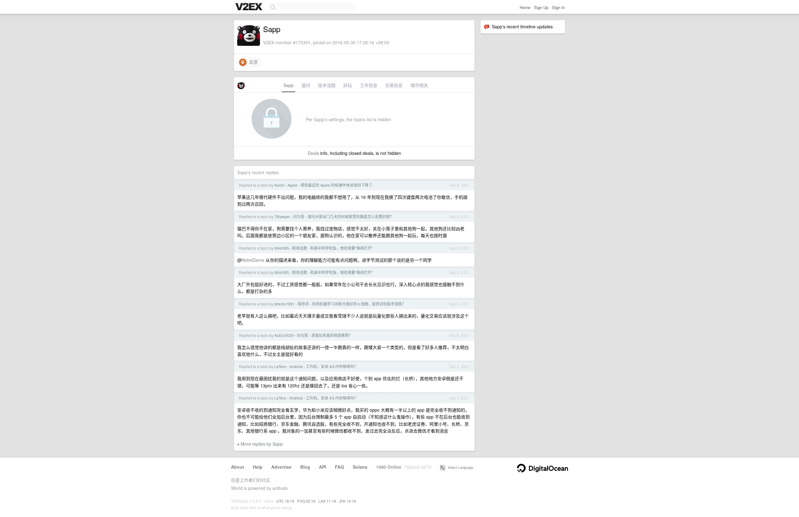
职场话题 (299, 248)
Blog (305, 467)
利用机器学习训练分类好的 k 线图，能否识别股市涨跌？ (359, 303)
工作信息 (368, 85)
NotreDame (253, 260)
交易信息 (394, 85)
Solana (360, 467)
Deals (313, 153)
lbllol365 (281, 248)
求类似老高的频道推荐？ (331, 335)
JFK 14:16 (347, 501)
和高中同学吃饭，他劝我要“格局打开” (341, 248)
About (237, 467)
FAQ (339, 467)
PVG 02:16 (306, 501)
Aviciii (279, 185)
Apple (292, 185)
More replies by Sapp (262, 444)
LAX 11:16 (327, 501)
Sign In (558, 7)
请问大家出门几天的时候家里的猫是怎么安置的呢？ (350, 216)
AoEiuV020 (284, 335)
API (322, 467)
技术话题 (327, 85)
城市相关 (419, 85)
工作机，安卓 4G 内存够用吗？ (332, 366)
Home (525, 7)
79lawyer (282, 216)
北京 (252, 62)
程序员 (303, 303)
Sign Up (541, 7)
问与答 (298, 216)
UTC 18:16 (285, 501)
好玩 (347, 85)
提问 (305, 85)
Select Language (459, 467)
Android (296, 366)
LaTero (280, 366)
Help (257, 467)
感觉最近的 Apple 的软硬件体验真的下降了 (336, 185)
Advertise (281, 467)
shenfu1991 (284, 303)
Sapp (288, 85)
